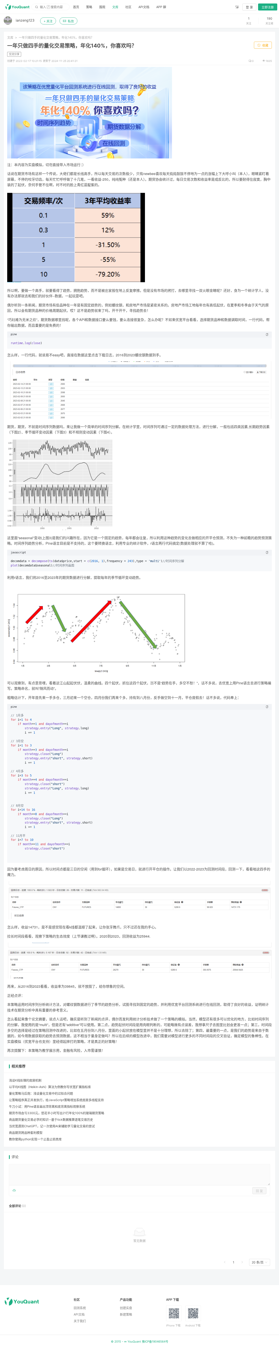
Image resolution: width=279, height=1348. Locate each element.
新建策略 (126, 1314)
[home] (17, 7)
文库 (115, 7)
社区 (128, 7)
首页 (76, 7)
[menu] (151, 7)
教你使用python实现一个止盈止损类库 (35, 1139)
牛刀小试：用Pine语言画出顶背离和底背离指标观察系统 (47, 1106)
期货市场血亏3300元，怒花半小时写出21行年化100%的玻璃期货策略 (56, 1113)
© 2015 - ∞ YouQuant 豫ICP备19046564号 (139, 1341)
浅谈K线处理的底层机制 (25, 1080)
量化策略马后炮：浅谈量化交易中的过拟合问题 (41, 1093)
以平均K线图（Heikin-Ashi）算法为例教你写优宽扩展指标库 (50, 1087)
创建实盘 (126, 1308)
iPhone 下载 (173, 1325)
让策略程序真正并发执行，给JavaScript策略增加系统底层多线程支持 (56, 1100)
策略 (89, 7)
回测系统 (80, 1308)
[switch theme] (237, 6)
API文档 (143, 7)
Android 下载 (193, 1325)
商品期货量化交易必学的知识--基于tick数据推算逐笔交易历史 (51, 1119)
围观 (102, 7)
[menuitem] (76, 7)
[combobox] (258, 1262)
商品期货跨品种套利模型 (26, 1132)
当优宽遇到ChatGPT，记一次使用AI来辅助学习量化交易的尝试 (52, 1126)
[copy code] (267, 334)
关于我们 (80, 1321)
